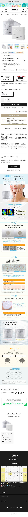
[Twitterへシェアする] (21, 393)
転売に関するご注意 (22, 111)
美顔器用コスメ (15, 14)
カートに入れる (15, 104)
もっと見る (14, 148)
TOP (1, 14)
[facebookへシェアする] (18, 393)
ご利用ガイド (15, 123)
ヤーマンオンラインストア (14, 1)
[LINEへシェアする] (24, 393)
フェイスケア (7, 14)
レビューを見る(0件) (22, 69)
